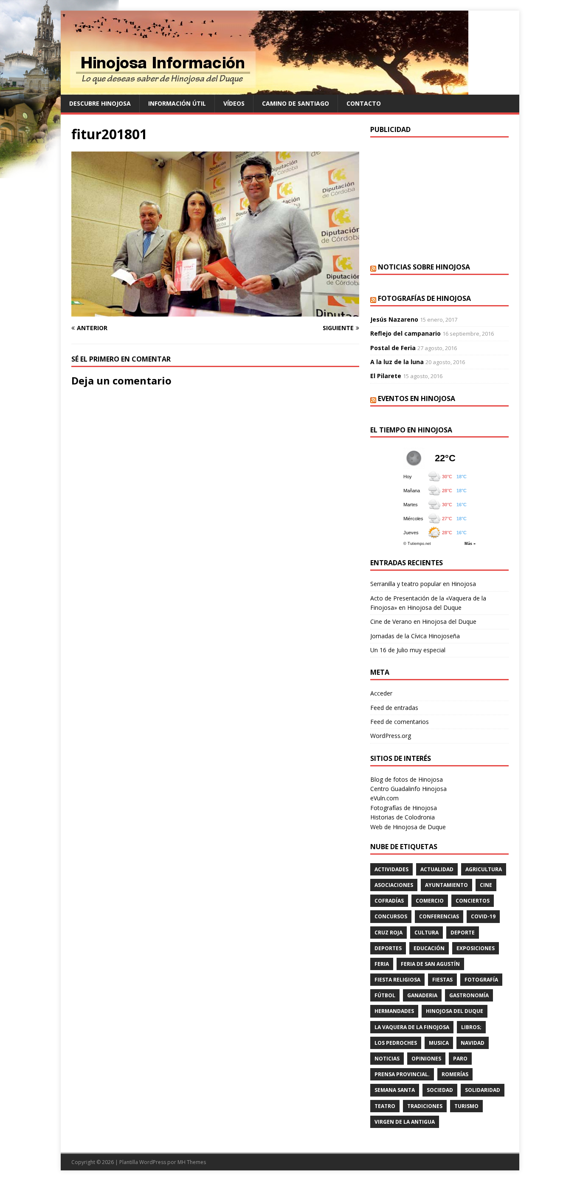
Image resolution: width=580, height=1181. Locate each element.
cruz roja (388, 932)
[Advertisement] (439, 199)
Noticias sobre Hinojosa (424, 267)
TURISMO (466, 1106)
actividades (391, 869)
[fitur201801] (215, 312)
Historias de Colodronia (402, 817)
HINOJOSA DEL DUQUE (454, 1011)
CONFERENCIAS (439, 916)
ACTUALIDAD (436, 869)
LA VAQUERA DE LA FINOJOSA (411, 1027)
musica (439, 1042)
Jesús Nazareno (394, 319)
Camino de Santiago (295, 103)
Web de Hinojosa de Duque (408, 827)
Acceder (381, 693)
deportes (388, 948)
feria (381, 964)
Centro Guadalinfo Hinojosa (408, 789)
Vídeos (234, 103)
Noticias (387, 1058)
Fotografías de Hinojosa (424, 298)
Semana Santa (394, 1090)
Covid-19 (483, 916)
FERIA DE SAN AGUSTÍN (430, 964)
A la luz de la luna (397, 362)
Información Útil (177, 103)
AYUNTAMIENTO (446, 885)
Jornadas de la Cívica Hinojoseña (415, 636)
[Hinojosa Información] (264, 90)
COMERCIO (430, 900)
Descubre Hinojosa (100, 103)
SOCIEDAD (440, 1090)
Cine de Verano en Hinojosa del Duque (423, 621)
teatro (384, 1106)
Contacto (363, 103)
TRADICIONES (424, 1106)
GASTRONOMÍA (469, 995)
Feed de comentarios (399, 722)
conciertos (473, 900)
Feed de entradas (394, 708)
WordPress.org (390, 736)
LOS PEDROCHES (395, 1042)
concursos (390, 916)
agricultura (483, 869)
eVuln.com (384, 798)
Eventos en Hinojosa (416, 398)
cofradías (389, 900)
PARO (460, 1058)
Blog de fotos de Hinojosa (406, 779)
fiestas (442, 979)
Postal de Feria (393, 348)
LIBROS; (471, 1027)
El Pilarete (385, 376)
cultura (426, 932)
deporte (462, 932)
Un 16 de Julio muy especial (407, 650)
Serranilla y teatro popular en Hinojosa (423, 584)
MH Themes (191, 1162)
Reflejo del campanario (405, 333)
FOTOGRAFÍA (481, 979)
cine (486, 885)
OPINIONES (426, 1058)
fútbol (384, 995)
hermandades (394, 1011)
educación (429, 948)
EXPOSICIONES (475, 948)
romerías (455, 1074)
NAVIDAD (472, 1042)
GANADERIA (422, 995)
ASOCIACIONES (393, 885)
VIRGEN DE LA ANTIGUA (404, 1121)
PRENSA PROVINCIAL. (402, 1074)
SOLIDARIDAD (482, 1090)
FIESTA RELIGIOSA (397, 979)
